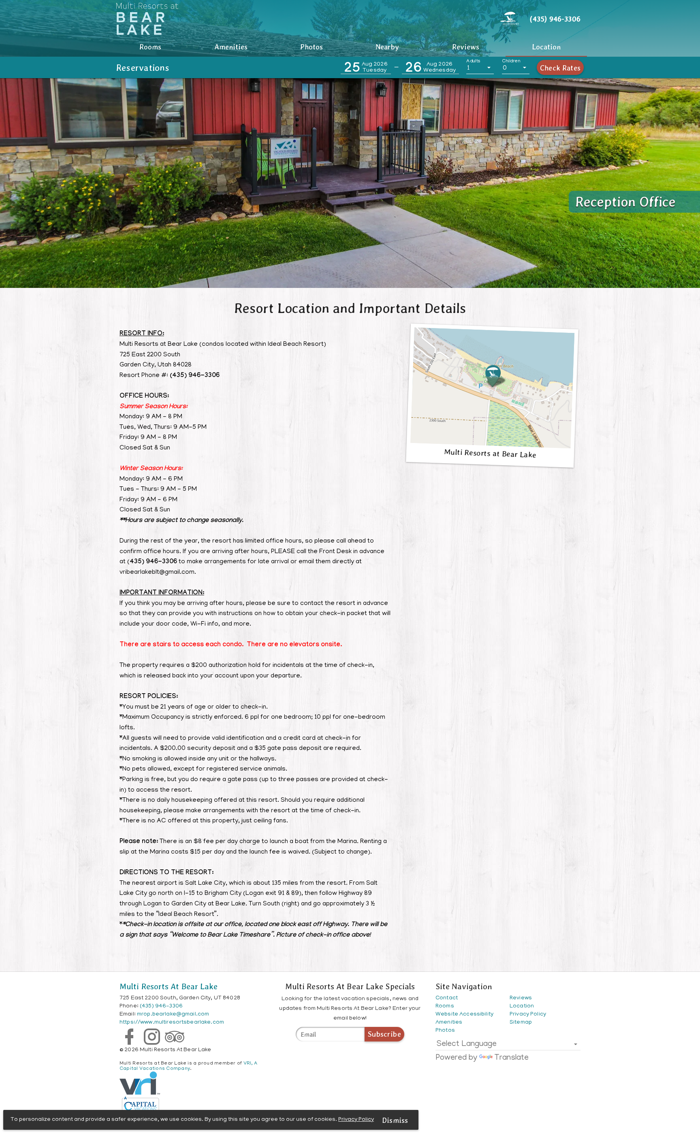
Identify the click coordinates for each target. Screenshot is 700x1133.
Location (546, 47)
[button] (366, 68)
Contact (446, 998)
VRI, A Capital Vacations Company (188, 1066)
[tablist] (350, 47)
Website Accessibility (464, 1015)
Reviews (465, 47)
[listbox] (480, 68)
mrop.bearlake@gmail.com (173, 1015)
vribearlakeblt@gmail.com (157, 572)
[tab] (150, 47)
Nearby (387, 47)
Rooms (150, 47)
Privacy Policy (356, 1120)
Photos (311, 47)
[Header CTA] (509, 19)
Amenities (231, 47)
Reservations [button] (143, 67)
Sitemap (521, 1023)
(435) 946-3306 (161, 1006)
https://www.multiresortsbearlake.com (172, 1023)
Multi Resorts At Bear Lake (169, 986)
